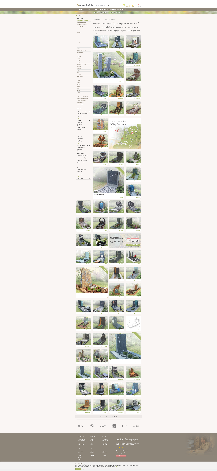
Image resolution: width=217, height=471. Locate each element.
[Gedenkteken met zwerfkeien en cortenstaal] (133, 289)
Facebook (104, 455)
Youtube (104, 454)
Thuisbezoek (105, 439)
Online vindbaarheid (82, 460)
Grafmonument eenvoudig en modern (117, 359)
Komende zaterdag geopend (112, 1)
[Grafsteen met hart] (100, 107)
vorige (101, 416)
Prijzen (101, 9)
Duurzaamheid (113, 9)
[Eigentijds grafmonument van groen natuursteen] (133, 173)
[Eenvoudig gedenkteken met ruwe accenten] (116, 41)
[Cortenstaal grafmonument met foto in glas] (83, 405)
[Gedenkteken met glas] (83, 256)
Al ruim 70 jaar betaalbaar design (83, 1)
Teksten (92, 450)
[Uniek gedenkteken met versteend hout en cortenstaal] (116, 91)
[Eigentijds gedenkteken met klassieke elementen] (83, 339)
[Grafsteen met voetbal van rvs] (100, 372)
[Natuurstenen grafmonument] (108, 183)
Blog (80, 459)
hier (116, 466)
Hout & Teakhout (94, 438)
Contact (124, 9)
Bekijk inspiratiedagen (133, 244)
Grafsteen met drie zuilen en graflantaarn (101, 78)
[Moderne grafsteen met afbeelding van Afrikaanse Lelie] (116, 256)
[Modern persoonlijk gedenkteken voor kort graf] (100, 206)
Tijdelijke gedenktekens (83, 462)
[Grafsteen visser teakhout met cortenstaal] (133, 372)
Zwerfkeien (93, 443)
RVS (92, 439)
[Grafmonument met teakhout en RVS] (133, 91)
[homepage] (76, 9)
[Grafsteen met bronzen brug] (100, 223)
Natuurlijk (80, 455)
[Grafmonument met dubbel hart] (133, 74)
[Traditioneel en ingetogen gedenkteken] (83, 223)
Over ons (106, 9)
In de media (105, 450)
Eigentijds (81, 451)
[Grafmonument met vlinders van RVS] (100, 41)
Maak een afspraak (106, 441)
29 (112, 416)
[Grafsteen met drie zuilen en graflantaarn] (108, 67)
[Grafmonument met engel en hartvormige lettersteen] (100, 240)
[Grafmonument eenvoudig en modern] (125, 348)
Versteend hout (94, 441)
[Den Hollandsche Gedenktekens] (84, 5)
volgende (115, 416)
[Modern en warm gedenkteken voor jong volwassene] (133, 190)
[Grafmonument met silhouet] (83, 322)
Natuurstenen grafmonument (99, 194)
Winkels (119, 9)
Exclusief (80, 450)
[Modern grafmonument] (133, 223)
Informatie (95, 9)
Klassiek (80, 452)
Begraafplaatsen (94, 448)
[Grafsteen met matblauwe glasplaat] (133, 58)
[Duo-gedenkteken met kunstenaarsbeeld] (133, 157)
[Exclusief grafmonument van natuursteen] (116, 322)
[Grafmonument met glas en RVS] (133, 273)
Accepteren (78, 469)
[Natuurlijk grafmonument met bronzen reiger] (100, 124)
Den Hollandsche (106, 448)
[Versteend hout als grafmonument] (83, 355)
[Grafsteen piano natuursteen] (100, 388)
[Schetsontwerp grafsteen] (133, 322)
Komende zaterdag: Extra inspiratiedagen (108, 12)
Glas (92, 444)
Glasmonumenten (82, 439)
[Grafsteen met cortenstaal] (116, 107)
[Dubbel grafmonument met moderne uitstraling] (116, 388)
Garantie (92, 455)
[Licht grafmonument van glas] (116, 405)
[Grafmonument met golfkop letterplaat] (116, 157)
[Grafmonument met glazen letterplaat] (116, 223)
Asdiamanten (81, 444)
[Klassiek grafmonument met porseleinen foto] (100, 91)
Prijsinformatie (93, 454)
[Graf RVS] (100, 405)
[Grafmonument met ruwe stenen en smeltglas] (100, 355)
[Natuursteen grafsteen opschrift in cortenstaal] (116, 273)
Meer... (78, 118)
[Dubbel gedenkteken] (133, 405)
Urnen (80, 443)
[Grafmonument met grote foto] (83, 388)
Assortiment (82, 9)
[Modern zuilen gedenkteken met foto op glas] (133, 41)
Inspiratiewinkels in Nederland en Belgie (98, 1)
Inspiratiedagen (105, 443)
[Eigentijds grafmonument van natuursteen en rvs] (83, 240)
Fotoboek (89, 9)
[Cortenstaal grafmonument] (100, 140)
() (80, 110)
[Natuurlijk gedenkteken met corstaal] (116, 289)
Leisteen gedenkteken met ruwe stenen (84, 293)
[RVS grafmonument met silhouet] (83, 206)
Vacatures (104, 451)
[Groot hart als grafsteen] (133, 206)
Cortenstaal (93, 440)
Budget (80, 448)
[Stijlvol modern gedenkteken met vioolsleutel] (133, 388)
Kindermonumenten (82, 438)
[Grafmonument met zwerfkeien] (133, 107)
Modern (80, 454)
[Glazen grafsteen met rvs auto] (100, 256)
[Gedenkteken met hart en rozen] (100, 157)
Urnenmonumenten (82, 440)
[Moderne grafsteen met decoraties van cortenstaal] (100, 322)
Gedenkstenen (81, 441)
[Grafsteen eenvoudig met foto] (116, 306)
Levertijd (92, 451)
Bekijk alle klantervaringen (121, 455)
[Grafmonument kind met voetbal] (83, 306)
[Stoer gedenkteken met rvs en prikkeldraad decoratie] (116, 372)
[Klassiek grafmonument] (100, 339)
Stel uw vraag (105, 440)
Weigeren (83, 469)
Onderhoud (93, 452)
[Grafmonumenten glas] (133, 306)
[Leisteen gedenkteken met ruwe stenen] (92, 282)
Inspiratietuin (105, 444)
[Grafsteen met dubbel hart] (116, 206)
